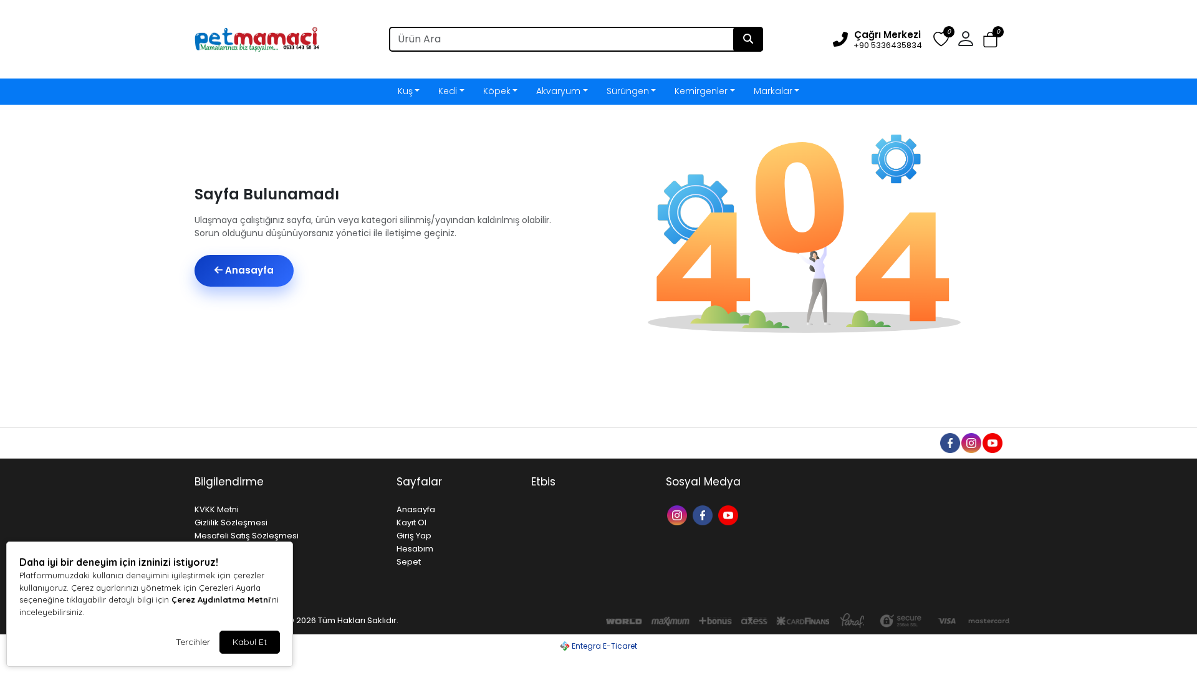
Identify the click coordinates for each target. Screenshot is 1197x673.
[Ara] (748, 39)
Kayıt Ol (411, 522)
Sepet (409, 562)
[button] (990, 39)
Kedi (447, 91)
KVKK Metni (217, 509)
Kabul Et (250, 641)
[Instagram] (678, 514)
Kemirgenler (701, 91)
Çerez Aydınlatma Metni (220, 599)
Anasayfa (248, 270)
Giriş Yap (414, 536)
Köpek (497, 91)
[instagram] (970, 442)
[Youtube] (730, 514)
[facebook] (949, 442)
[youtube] (991, 442)
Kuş (405, 91)
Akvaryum (558, 91)
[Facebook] (704, 514)
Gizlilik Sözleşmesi (231, 522)
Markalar (773, 91)
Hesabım (415, 549)
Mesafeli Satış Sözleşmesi (247, 536)
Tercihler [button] (193, 641)
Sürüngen (628, 91)
